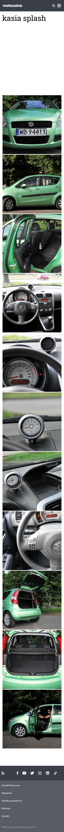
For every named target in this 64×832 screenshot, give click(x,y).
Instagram (40, 773)
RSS (2, 773)
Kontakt (5, 816)
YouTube (24, 773)
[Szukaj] (53, 5)
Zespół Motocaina (10, 785)
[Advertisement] (32, 58)
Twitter (32, 773)
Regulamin (6, 793)
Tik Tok (55, 773)
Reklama (5, 808)
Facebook (17, 773)
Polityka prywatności (11, 800)
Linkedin (47, 773)
